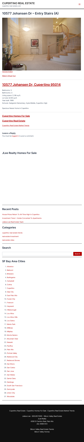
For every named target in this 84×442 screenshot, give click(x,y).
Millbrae (10, 328)
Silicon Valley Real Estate (53, 416)
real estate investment (10, 236)
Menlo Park (11, 324)
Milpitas (10, 332)
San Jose (10, 371)
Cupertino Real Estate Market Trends (15, 126)
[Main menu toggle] (79, 4)
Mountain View (12, 339)
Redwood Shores (13, 360)
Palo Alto (10, 350)
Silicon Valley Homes (42, 432)
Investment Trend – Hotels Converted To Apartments (22, 218)
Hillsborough (11, 310)
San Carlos (11, 368)
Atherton (10, 267)
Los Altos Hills (12, 317)
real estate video (8, 240)
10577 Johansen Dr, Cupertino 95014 (31, 85)
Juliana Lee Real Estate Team (13, 222)
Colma (9, 285)
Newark (10, 342)
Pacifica (10, 346)
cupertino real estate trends (12, 233)
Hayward (10, 306)
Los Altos (10, 313)
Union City (11, 393)
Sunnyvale (11, 389)
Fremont (10, 303)
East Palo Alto (12, 295)
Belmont (10, 270)
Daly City (10, 292)
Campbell (10, 281)
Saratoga (10, 382)
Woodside (10, 396)
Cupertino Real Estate (18, 3)
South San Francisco (14, 386)
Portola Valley (12, 353)
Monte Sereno (12, 335)
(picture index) (7, 72)
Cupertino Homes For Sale (16, 116)
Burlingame (11, 277)
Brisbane (10, 274)
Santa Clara (11, 378)
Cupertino (10, 288)
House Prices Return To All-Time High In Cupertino (20, 214)
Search (77, 254)
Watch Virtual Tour (9, 76)
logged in (15, 136)
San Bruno (11, 364)
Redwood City (12, 357)
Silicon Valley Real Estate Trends (42, 429)
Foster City (11, 299)
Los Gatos (11, 321)
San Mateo (11, 375)
